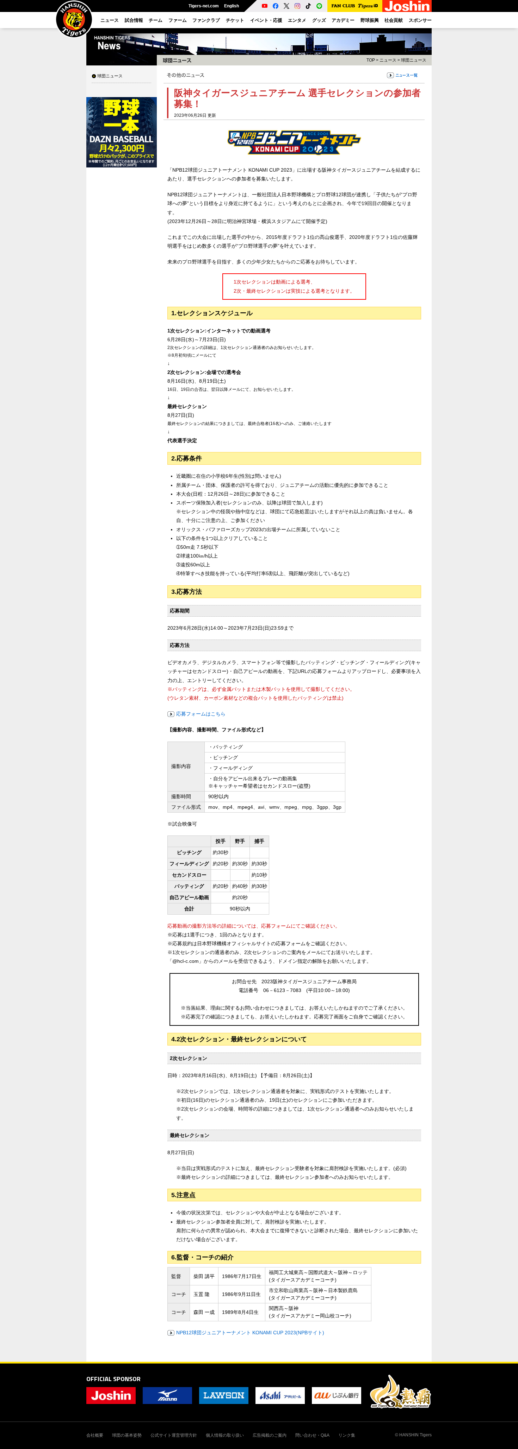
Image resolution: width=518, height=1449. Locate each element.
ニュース (388, 60)
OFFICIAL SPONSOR (113, 1379)
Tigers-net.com (204, 6)
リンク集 (346, 1435)
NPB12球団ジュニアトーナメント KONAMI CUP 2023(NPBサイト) (250, 1332)
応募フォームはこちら (201, 714)
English (231, 6)
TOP (370, 60)
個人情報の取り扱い (225, 1435)
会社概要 (94, 1435)
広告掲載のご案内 (269, 1435)
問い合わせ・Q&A (312, 1435)
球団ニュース (110, 76)
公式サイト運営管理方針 (173, 1435)
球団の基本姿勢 (127, 1435)
